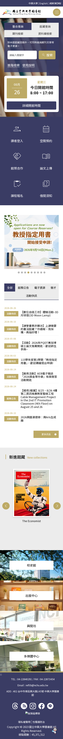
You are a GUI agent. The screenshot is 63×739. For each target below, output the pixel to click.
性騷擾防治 (39, 722)
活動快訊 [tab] (31, 296)
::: (1, 8)
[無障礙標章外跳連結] (32, 713)
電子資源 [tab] (39, 288)
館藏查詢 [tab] (45, 26)
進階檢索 (13, 65)
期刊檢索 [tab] (17, 33)
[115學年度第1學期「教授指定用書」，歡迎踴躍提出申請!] (31, 242)
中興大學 (33, 3)
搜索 (47, 55)
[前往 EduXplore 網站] (54, 729)
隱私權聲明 (24, 722)
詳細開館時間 (31, 105)
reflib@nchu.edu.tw (37, 685)
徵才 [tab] (53, 288)
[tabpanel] (31, 364)
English (43, 3)
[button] (19, 272)
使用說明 (28, 65)
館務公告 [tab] (23, 288)
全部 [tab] (10, 288)
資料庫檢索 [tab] (45, 33)
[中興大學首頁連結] (21, 12)
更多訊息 (46, 434)
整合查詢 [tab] (17, 26)
